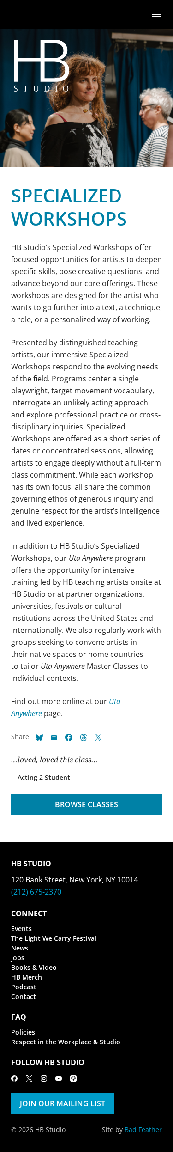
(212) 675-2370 (36, 892)
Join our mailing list (62, 1103)
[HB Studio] (20, 14)
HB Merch (26, 977)
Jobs (17, 957)
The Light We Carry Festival (53, 938)
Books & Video (34, 967)
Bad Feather (143, 1129)
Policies (23, 1032)
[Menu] (156, 13)
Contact (23, 996)
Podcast (23, 986)
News (19, 948)
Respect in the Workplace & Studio (65, 1041)
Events (21, 928)
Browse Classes (86, 804)
